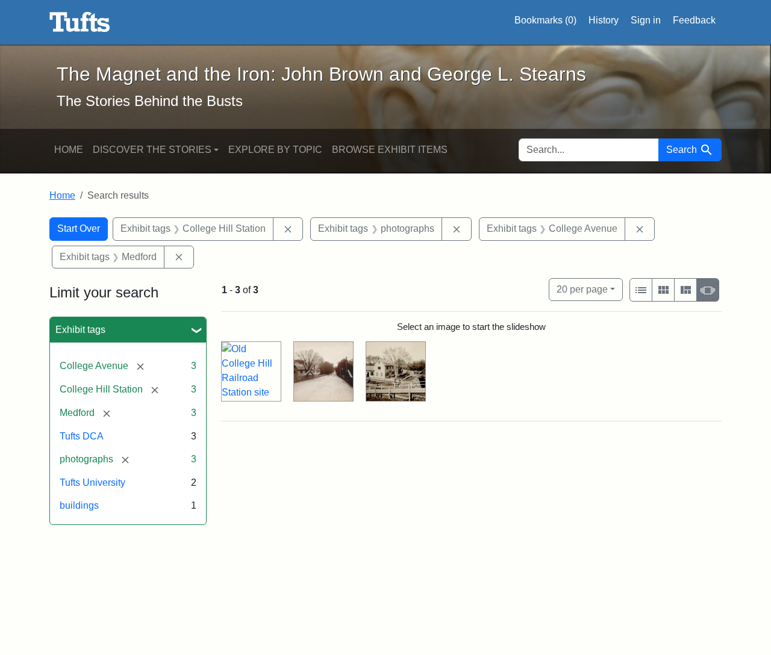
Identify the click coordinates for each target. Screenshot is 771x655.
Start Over (78, 228)
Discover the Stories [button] (152, 149)
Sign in (646, 20)
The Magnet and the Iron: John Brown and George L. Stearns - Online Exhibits (79, 22)
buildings (79, 505)
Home (68, 149)
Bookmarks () (545, 20)
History (603, 20)
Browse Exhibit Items (390, 149)
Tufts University (92, 482)
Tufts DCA (82, 436)
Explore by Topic (275, 149)
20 (582, 289)
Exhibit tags (80, 329)
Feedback (694, 20)
